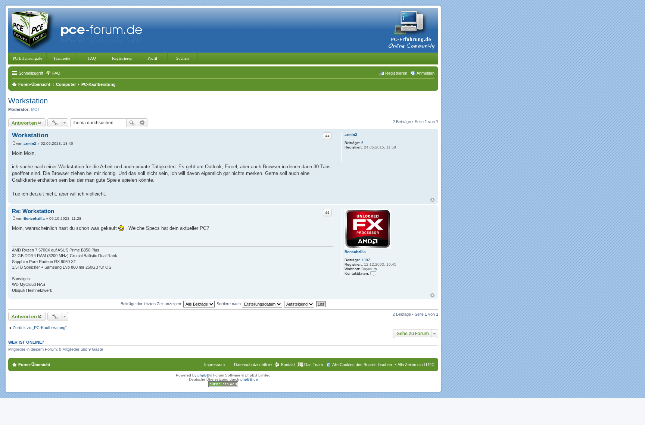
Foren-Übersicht (34, 364)
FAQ (92, 58)
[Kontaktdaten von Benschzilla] (373, 273)
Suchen (182, 58)
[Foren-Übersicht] (78, 29)
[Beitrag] (14, 143)
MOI (35, 109)
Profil (152, 58)
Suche (131, 122)
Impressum (214, 364)
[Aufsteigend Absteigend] (299, 303)
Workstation (28, 101)
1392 (365, 260)
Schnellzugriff (31, 73)
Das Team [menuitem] (313, 364)
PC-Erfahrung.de (27, 58)
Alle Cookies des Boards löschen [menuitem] (362, 364)
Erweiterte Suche (142, 122)
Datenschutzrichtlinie (253, 364)
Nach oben (432, 200)
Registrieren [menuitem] (396, 73)
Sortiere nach (229, 303)
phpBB (203, 375)
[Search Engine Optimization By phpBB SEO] (223, 386)
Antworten (24, 122)
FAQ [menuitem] (56, 73)
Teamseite (61, 58)
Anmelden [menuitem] (425, 73)
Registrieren (122, 58)
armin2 (351, 134)
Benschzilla (355, 252)
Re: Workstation (33, 211)
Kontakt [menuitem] (288, 364)
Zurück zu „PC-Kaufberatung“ (40, 327)
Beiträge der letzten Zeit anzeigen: (152, 303)
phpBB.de (249, 379)
